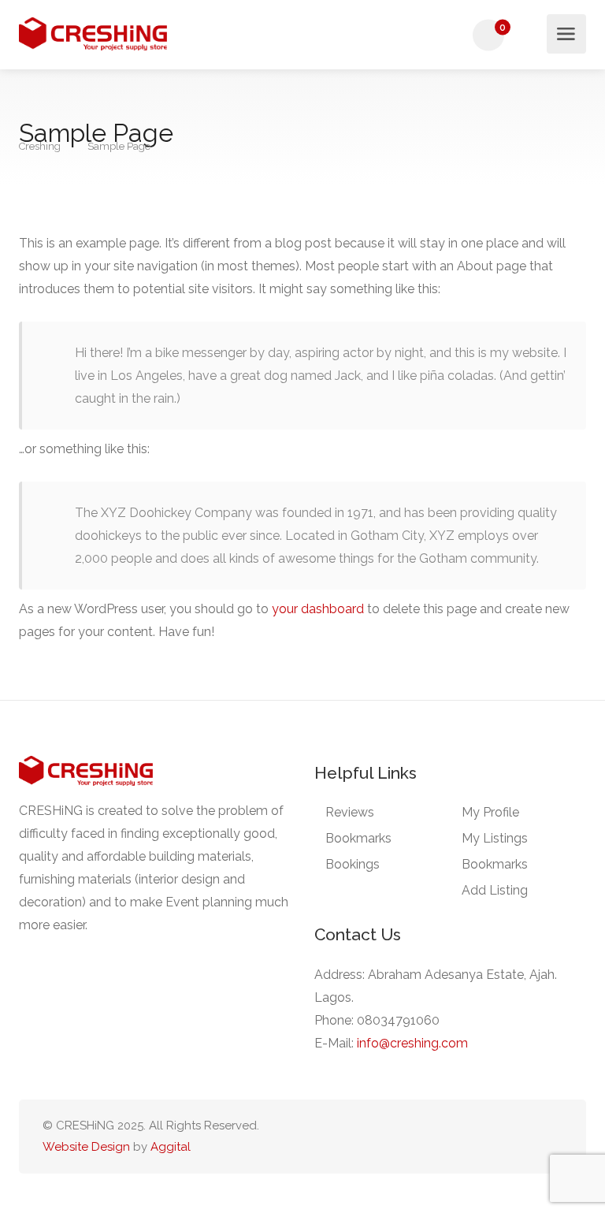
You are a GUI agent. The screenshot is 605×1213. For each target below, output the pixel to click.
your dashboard (318, 608)
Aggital (170, 1147)
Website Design (86, 1147)
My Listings (495, 838)
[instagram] (552, 1137)
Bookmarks (358, 838)
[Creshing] (93, 33)
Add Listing (495, 890)
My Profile (490, 812)
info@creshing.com (412, 1043)
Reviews (349, 812)
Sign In (533, 36)
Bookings (352, 864)
